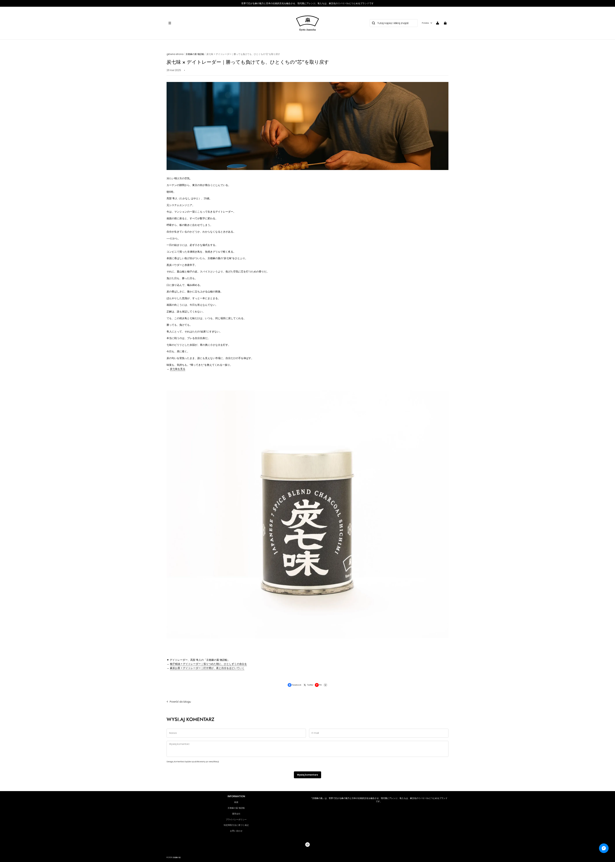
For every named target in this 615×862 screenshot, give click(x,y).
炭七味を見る (177, 369)
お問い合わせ (236, 830)
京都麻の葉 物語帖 (195, 54)
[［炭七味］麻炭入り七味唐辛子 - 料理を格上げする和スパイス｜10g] (308, 653)
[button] (230, 23)
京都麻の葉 (177, 857)
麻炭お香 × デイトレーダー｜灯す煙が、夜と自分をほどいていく (207, 668)
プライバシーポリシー (236, 819)
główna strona (175, 54)
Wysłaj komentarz (307, 774)
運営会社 (236, 813)
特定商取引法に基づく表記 (236, 825)
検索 (236, 802)
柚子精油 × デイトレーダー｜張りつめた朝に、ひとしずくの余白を (208, 664)
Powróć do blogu (180, 702)
